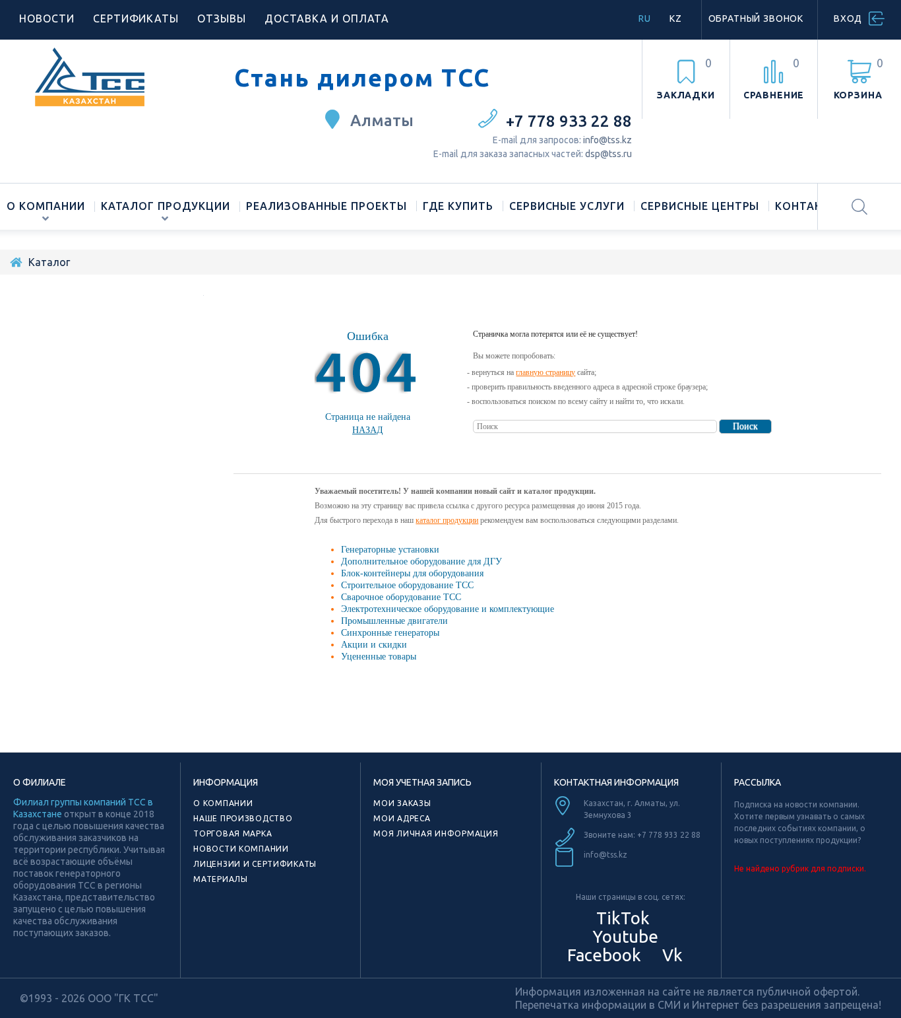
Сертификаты (136, 18)
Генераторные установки (390, 550)
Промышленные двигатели (394, 621)
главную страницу (545, 372)
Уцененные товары (378, 657)
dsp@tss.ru (608, 154)
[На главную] (16, 262)
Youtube (623, 936)
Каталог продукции (165, 206)
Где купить (458, 206)
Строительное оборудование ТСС (407, 585)
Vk (670, 955)
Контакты (807, 206)
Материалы (220, 879)
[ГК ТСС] (117, 76)
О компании (46, 206)
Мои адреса (401, 818)
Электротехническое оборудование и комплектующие (447, 609)
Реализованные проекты (326, 206)
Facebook (602, 955)
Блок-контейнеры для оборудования (412, 573)
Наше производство (242, 818)
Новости (47, 18)
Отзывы (221, 18)
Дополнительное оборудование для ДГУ (421, 561)
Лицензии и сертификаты (255, 864)
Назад (367, 430)
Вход (848, 18)
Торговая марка (232, 833)
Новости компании (241, 848)
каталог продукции (447, 520)
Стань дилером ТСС (362, 78)
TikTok (623, 918)
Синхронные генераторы (390, 633)
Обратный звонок (756, 18)
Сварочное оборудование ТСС (401, 597)
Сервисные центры (699, 206)
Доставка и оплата (326, 18)
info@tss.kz (607, 140)
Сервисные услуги (567, 206)
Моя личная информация (435, 833)
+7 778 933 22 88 (569, 121)
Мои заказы (402, 803)
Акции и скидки (374, 645)
